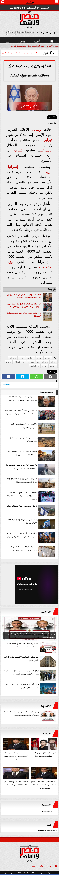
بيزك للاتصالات (19, 362)
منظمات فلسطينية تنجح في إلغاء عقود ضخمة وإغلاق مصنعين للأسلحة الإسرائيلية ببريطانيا (21, 496)
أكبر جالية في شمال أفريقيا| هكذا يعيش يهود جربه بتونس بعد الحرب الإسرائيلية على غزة (24, 305)
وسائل (36, 129)
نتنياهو (18, 150)
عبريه (39, 358)
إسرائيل (45, 150)
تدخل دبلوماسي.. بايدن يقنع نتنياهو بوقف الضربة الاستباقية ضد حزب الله (21, 480)
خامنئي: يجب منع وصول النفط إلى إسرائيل (21, 506)
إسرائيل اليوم (41, 362)
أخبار (46, 53)
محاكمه (30, 358)
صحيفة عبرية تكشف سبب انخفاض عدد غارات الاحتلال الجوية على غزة (22, 453)
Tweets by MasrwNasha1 (48, 830)
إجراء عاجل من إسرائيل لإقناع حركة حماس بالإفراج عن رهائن (21, 521)
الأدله (7, 362)
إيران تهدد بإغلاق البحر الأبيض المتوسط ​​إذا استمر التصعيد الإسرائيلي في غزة (21, 467)
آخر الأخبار (46, 612)
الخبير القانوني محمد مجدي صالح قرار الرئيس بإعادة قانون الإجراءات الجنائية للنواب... (43, 785)
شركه (30, 362)
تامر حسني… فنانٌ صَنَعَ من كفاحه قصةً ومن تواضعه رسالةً (43, 754)
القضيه (52, 366)
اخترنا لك (47, 733)
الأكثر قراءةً (46, 706)
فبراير (48, 140)
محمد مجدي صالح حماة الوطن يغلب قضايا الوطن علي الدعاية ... (16, 783)
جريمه (44, 366)
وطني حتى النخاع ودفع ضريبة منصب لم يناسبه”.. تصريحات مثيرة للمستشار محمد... (20, 713)
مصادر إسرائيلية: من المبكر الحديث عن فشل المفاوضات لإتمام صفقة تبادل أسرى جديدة (21, 535)
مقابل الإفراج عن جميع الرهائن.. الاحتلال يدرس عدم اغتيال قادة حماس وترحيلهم (24, 296)
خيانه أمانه (33, 366)
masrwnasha (47, 811)
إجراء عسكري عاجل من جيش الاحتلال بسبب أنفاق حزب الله (21, 439)
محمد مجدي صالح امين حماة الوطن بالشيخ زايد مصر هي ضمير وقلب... (16, 756)
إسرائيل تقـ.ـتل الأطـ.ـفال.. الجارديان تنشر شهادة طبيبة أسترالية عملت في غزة (23, 549)
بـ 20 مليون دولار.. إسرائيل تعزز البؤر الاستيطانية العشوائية (24, 315)
